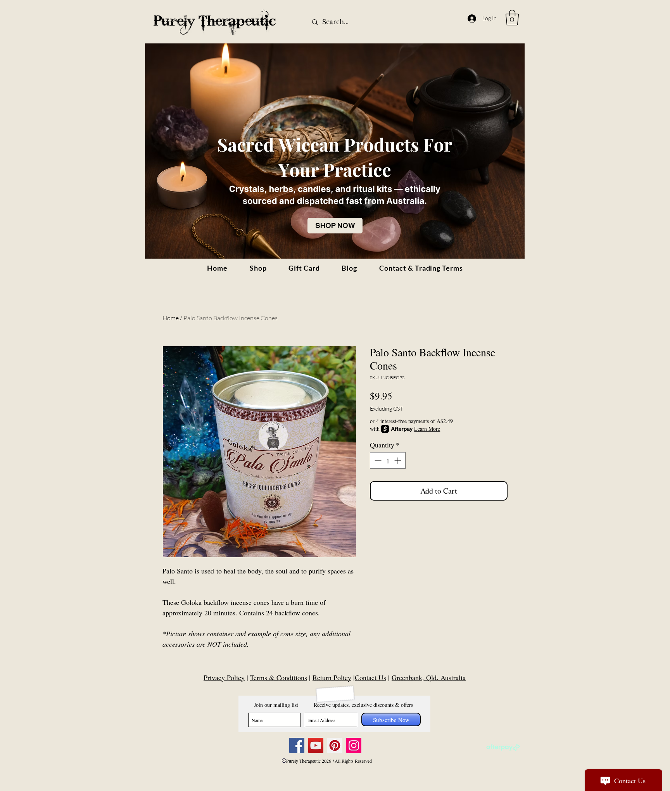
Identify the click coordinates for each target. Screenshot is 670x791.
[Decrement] (377, 460)
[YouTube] (315, 745)
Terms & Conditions (278, 677)
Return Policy (332, 677)
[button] (512, 17)
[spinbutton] (387, 460)
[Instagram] (353, 745)
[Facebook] (296, 745)
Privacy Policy (224, 677)
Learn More (427, 428)
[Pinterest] (334, 745)
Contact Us (370, 677)
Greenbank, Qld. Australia (429, 677)
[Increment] (398, 460)
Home (170, 318)
